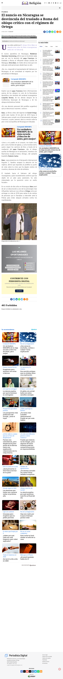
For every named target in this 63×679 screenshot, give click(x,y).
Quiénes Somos (45, 661)
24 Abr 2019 (4, 31)
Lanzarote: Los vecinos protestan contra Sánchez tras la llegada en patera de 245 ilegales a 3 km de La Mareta (48, 122)
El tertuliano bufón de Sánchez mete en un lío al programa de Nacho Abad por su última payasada (48, 84)
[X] (46, 3)
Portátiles (10, 269)
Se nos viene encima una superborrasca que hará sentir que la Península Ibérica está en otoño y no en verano (48, 92)
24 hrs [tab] (41, 46)
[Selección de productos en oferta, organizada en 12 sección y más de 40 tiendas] (19, 248)
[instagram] (33, 671)
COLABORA (19, 290)
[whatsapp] (57, 3)
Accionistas (44, 663)
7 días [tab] (46, 46)
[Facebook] (44, 32)
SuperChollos (29, 263)
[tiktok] (30, 671)
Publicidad (44, 659)
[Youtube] (49, 3)
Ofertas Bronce (29, 269)
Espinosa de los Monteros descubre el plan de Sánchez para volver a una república (48, 68)
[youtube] (27, 671)
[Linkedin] (50, 32)
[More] (60, 32)
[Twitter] (47, 32)
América (11, 41)
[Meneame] (57, 32)
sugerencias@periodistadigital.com (14, 665)
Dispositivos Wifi (9, 267)
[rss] (41, 671)
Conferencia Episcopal (19, 41)
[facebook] (21, 671)
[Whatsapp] (52, 32)
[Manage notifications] (59, 669)
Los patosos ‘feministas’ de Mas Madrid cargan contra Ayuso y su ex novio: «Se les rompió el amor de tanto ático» (48, 61)
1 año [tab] (56, 46)
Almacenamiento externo (13, 265)
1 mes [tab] (51, 46)
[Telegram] (55, 3)
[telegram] (35, 671)
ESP (60, 3)
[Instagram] (53, 3)
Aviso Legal (44, 654)
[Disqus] (19, 589)
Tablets (16, 269)
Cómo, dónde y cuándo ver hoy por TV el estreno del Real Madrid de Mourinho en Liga (48, 98)
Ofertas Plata (29, 267)
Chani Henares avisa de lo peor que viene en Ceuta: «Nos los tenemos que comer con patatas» (48, 115)
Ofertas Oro (29, 265)
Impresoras (17, 267)
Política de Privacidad (47, 656)
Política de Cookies (46, 658)
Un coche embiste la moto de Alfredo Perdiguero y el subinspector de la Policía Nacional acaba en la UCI (48, 53)
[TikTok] (51, 3)
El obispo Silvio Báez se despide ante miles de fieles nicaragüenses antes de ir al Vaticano (22, 47)
